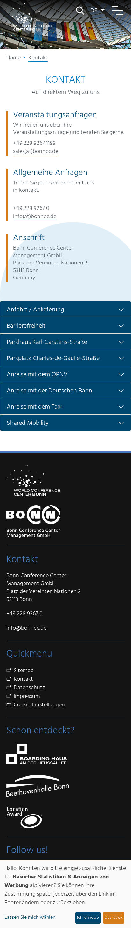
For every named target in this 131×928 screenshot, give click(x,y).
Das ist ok (113, 917)
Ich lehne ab (88, 917)
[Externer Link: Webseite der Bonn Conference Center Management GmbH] (33, 521)
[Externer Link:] (65, 786)
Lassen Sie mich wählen (29, 917)
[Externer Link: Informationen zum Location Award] (24, 817)
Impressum (27, 696)
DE (94, 10)
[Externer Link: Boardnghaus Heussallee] (36, 754)
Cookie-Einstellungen (39, 705)
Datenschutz (29, 688)
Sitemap (24, 670)
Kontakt (23, 679)
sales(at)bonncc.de (35, 151)
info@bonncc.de (26, 628)
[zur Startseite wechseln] (30, 17)
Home (13, 58)
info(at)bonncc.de (34, 216)
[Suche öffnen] (79, 10)
